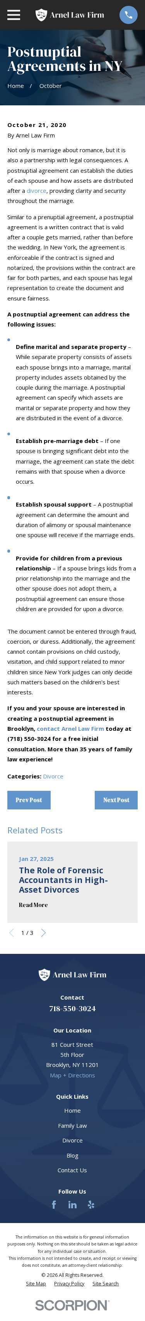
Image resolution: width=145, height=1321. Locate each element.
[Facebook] (54, 1205)
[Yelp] (91, 1205)
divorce (36, 190)
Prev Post (29, 800)
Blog (72, 1155)
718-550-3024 (72, 1008)
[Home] (70, 15)
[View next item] (43, 933)
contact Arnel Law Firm (70, 728)
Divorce (53, 776)
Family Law (72, 1125)
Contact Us (72, 1170)
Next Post (116, 800)
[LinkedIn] (72, 1205)
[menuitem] (36, 1284)
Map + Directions (72, 1075)
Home (72, 1110)
